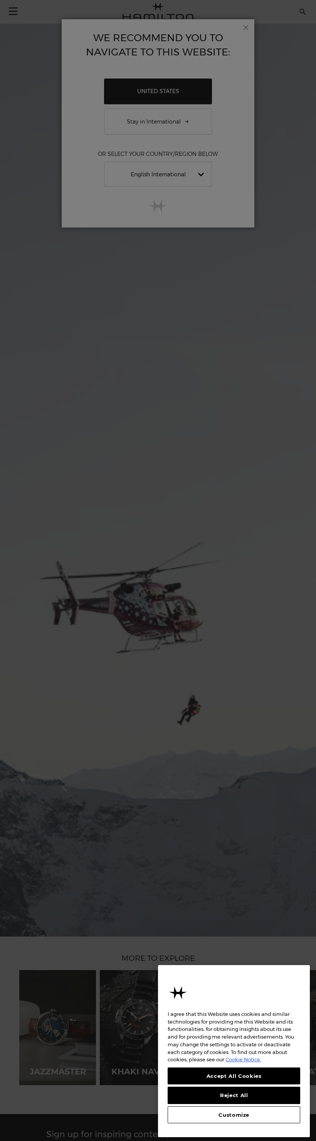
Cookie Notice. (243, 1059)
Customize (234, 1115)
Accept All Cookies (234, 1076)
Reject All (234, 1095)
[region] (234, 1051)
